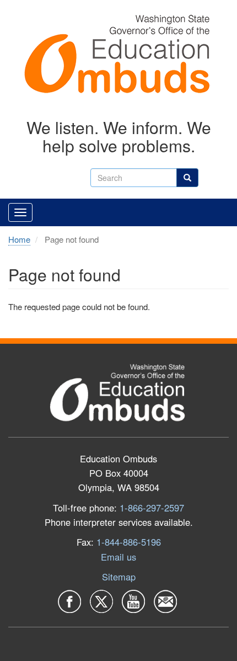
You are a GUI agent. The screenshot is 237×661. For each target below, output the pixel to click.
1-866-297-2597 (152, 507)
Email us (118, 556)
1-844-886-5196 (128, 541)
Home (19, 239)
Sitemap (119, 576)
